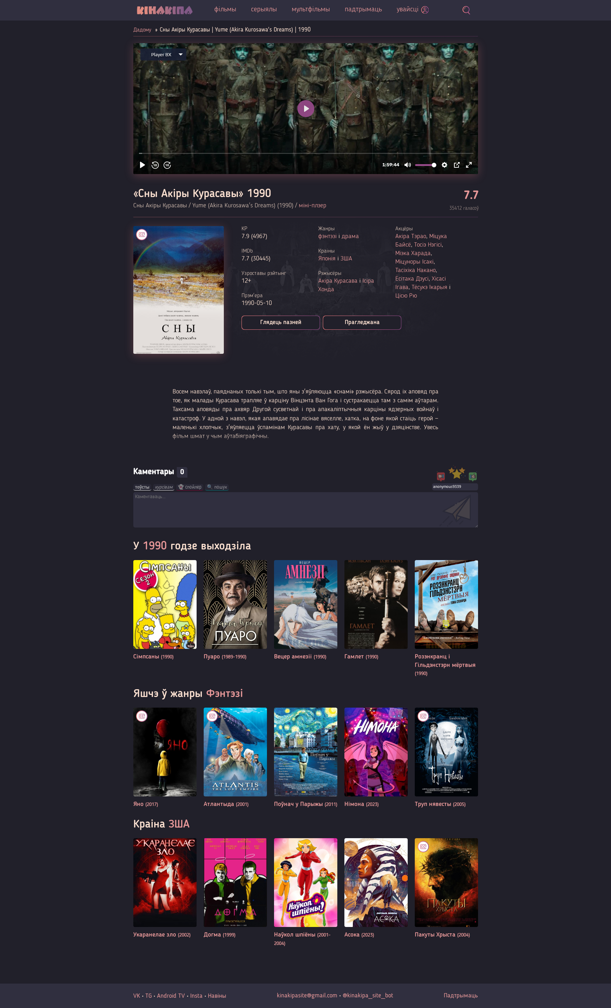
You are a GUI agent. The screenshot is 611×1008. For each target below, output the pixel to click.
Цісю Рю (406, 296)
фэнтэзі (327, 236)
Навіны (217, 996)
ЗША (346, 258)
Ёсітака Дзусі (412, 279)
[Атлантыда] (235, 758)
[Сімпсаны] (165, 610)
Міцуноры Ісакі (414, 262)
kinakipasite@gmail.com (307, 995)
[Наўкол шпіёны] (305, 892)
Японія (327, 258)
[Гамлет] (376, 610)
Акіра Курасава (337, 281)
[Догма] (235, 888)
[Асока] (376, 888)
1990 (155, 546)
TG (148, 996)
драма (350, 236)
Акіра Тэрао (410, 236)
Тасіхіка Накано (415, 270)
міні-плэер (312, 205)
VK (136, 996)
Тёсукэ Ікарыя (429, 287)
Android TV (171, 996)
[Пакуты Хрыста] (446, 888)
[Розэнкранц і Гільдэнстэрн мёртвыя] (446, 619)
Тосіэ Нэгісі (428, 245)
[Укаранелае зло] (165, 888)
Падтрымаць (461, 995)
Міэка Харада (413, 253)
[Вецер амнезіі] (305, 610)
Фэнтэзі (224, 694)
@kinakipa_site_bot (368, 995)
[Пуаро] (235, 610)
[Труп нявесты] (446, 758)
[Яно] (165, 758)
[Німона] (376, 758)
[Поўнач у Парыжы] (305, 758)
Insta (196, 996)
